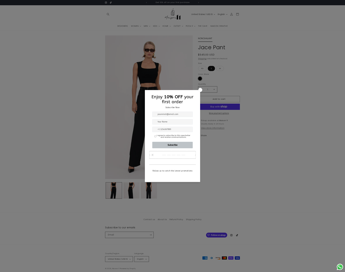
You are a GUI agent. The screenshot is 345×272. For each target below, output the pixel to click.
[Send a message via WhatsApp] (340, 267)
